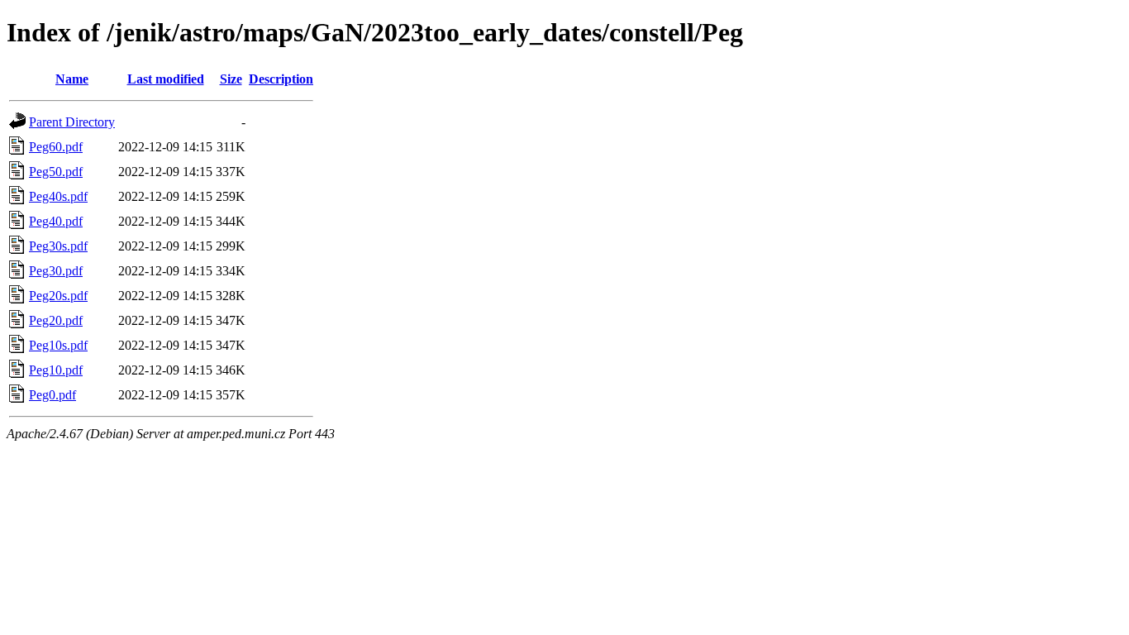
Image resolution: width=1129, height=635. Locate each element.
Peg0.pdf (52, 395)
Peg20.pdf (56, 320)
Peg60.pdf (56, 147)
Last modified (165, 79)
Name (71, 79)
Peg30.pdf (56, 271)
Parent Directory (72, 122)
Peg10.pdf (56, 370)
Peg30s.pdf (58, 246)
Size (231, 79)
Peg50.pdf (56, 172)
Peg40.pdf (56, 221)
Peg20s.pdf (58, 296)
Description (281, 79)
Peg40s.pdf (58, 196)
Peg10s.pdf (58, 345)
